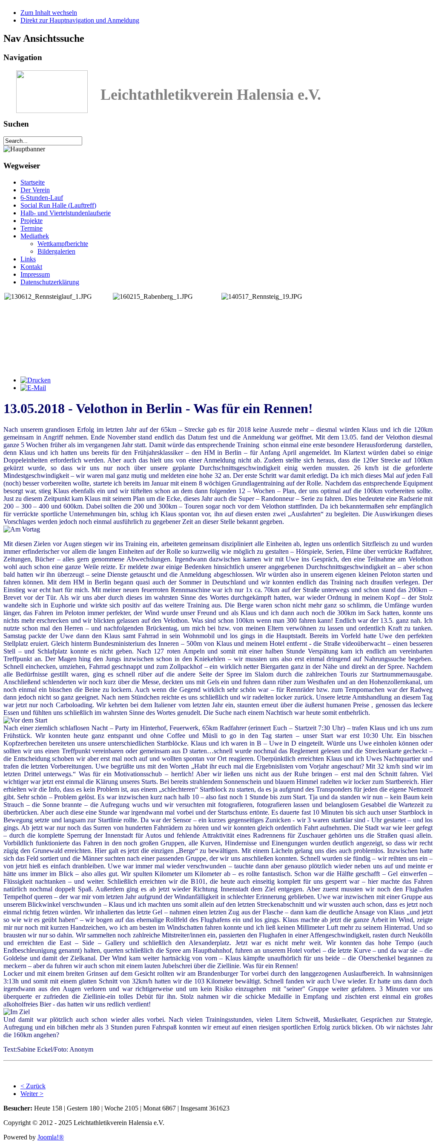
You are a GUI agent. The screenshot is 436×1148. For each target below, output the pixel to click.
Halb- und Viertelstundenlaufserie (65, 213)
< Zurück (33, 1086)
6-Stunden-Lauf (41, 197)
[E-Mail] (33, 387)
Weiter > (31, 1093)
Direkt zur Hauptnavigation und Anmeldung (79, 20)
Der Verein (35, 190)
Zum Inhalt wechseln (48, 12)
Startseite (32, 182)
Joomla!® (50, 1137)
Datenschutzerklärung (49, 282)
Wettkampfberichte (62, 243)
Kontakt (31, 266)
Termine (31, 228)
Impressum (35, 274)
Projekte (31, 220)
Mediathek (34, 236)
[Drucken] (35, 380)
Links (28, 259)
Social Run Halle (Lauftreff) (58, 205)
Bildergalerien (56, 251)
